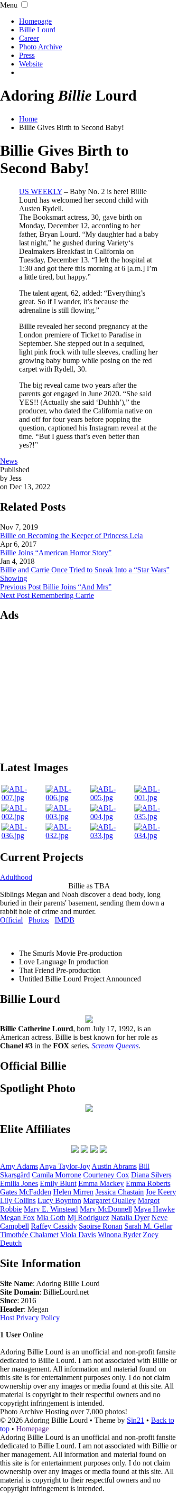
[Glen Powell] (103, 1150)
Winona (119, 1235)
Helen (73, 1192)
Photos (38, 920)
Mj (88, 1217)
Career (29, 38)
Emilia (19, 1183)
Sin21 (135, 1420)
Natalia (130, 1217)
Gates (25, 1192)
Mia (51, 1217)
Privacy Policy (38, 1318)
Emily (58, 1183)
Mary (106, 1209)
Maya (154, 1209)
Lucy (59, 1200)
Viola (78, 1235)
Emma (101, 1183)
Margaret (109, 1200)
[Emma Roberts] (75, 1150)
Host (7, 1318)
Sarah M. (148, 1226)
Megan (17, 1217)
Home (28, 119)
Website (31, 64)
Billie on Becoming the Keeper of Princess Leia (71, 536)
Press (27, 55)
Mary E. (51, 1209)
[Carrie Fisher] (94, 1150)
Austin (114, 1166)
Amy (19, 1166)
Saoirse (100, 1226)
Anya (64, 1166)
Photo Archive (40, 47)
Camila (56, 1175)
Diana (151, 1175)
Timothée (29, 1235)
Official (11, 920)
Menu (9, 5)
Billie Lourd (37, 30)
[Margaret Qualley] (84, 1150)
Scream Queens (115, 1046)
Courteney (106, 1175)
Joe (161, 1192)
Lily (18, 1200)
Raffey (54, 1226)
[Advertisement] (89, 690)
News (9, 461)
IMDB (65, 920)
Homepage (35, 21)
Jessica (119, 1192)
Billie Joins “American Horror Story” (56, 553)
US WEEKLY (40, 191)
